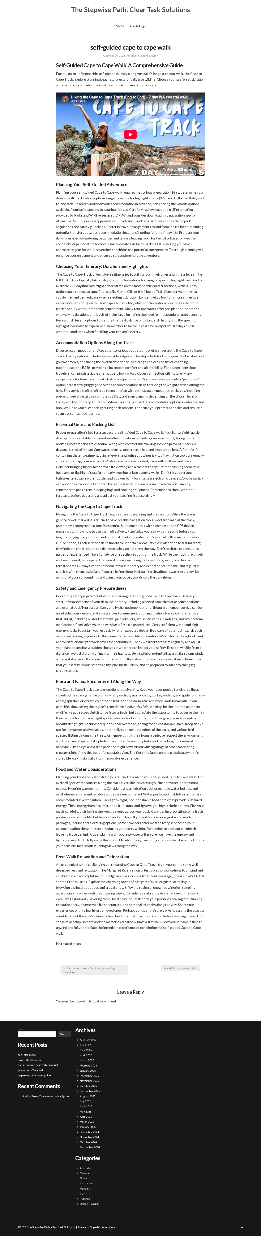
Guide (83, 1178)
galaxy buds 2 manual (30, 1070)
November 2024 (89, 1137)
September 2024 (90, 1147)
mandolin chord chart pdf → (180, 968)
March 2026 (87, 1060)
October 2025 (88, 1085)
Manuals (85, 1188)
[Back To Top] (242, 1227)
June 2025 (86, 1106)
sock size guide (27, 1054)
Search (22, 1029)
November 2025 (89, 1080)
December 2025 (89, 1075)
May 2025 (86, 1111)
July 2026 (85, 1045)
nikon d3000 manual (29, 1060)
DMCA (120, 26)
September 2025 (90, 1091)
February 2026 (88, 1065)
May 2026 (86, 1050)
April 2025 (86, 1116)
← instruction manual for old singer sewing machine (89, 970)
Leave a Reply (149, 55)
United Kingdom (89, 1203)
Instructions (87, 1183)
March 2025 (87, 1121)
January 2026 (88, 1070)
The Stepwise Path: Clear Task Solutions (130, 9)
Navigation (64, 1096)
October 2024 (88, 1142)
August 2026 (88, 1039)
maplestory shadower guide (34, 1075)
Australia (133, 55)
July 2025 (85, 1101)
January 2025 (88, 1126)
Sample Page (137, 26)
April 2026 (86, 1055)
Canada (84, 1173)
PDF (82, 1193)
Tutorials (85, 1198)
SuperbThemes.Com (102, 1227)
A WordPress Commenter (37, 1096)
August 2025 (88, 1096)
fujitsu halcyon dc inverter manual (38, 1064)
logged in (81, 1001)
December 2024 (89, 1132)
